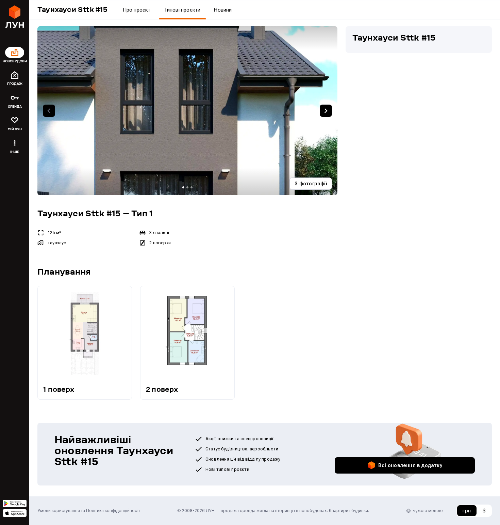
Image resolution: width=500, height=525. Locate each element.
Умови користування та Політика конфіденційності (88, 510)
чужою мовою (428, 510)
